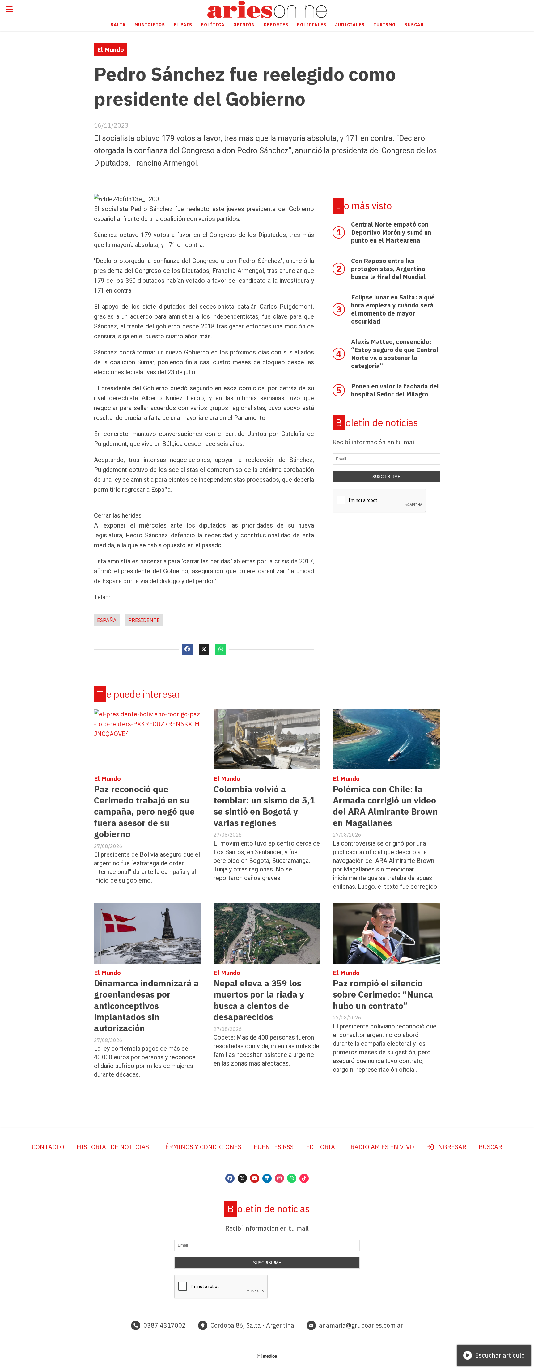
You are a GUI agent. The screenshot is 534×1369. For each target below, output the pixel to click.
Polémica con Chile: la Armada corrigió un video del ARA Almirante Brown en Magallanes (385, 806)
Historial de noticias (113, 1147)
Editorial (322, 1147)
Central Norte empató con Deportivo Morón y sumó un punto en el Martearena (391, 232)
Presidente (144, 620)
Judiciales (350, 25)
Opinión (244, 25)
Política (213, 25)
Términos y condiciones (201, 1147)
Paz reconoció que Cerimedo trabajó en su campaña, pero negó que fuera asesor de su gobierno (144, 811)
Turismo (384, 25)
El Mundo (110, 49)
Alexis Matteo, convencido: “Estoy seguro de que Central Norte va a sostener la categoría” (394, 353)
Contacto (48, 1147)
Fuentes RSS (274, 1147)
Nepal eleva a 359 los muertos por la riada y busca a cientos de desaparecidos (259, 1000)
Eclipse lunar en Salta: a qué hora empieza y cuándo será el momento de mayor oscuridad (393, 309)
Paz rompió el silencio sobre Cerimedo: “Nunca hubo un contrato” (383, 994)
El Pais (183, 25)
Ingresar (450, 1147)
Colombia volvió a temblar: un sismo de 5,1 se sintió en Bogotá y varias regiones (264, 806)
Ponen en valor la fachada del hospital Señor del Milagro (395, 390)
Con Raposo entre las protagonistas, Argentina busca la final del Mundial (388, 268)
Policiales (311, 25)
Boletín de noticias (377, 422)
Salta (118, 25)
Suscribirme (386, 476)
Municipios (149, 25)
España (107, 620)
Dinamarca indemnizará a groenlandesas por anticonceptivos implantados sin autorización (146, 1005)
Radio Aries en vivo (382, 1147)
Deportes (276, 25)
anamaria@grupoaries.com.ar (361, 1325)
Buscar (414, 25)
